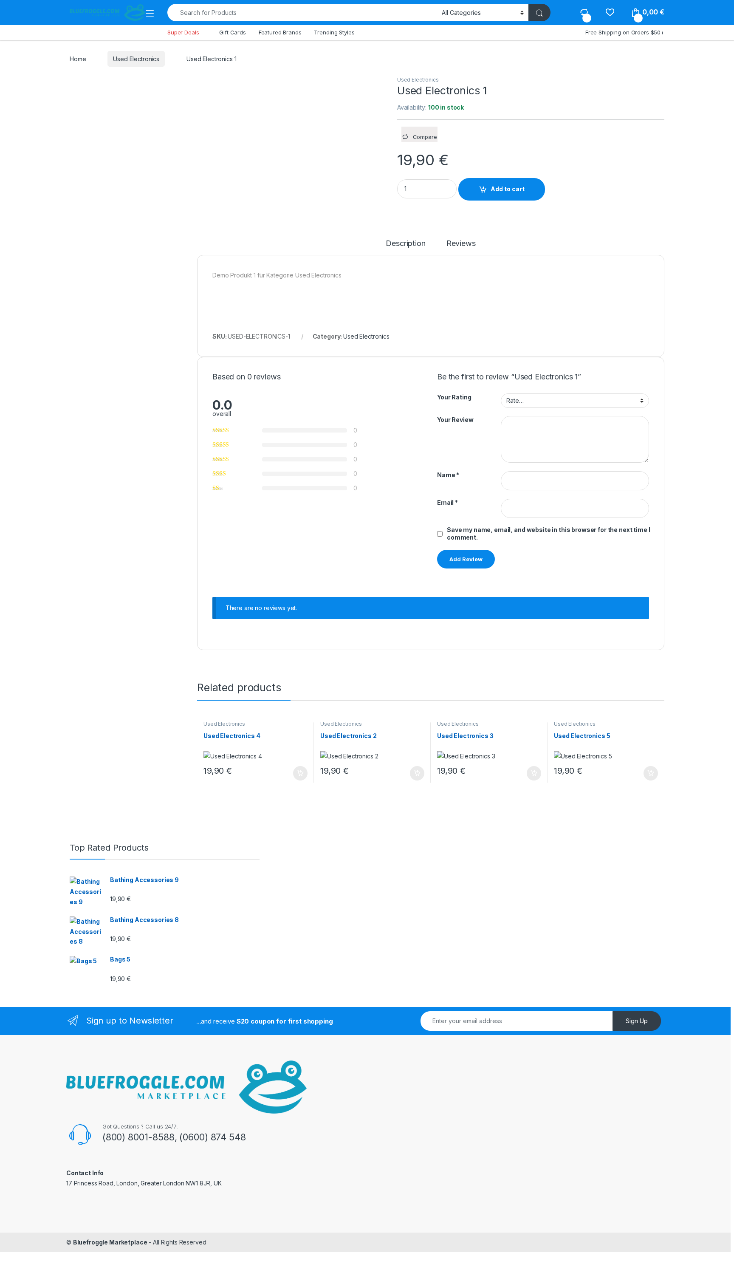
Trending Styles (334, 32)
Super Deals (183, 32)
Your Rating (454, 397)
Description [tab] (405, 244)
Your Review (455, 419)
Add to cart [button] (300, 773)
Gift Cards (232, 32)
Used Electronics (136, 58)
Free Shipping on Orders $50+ (624, 32)
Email (447, 502)
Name (448, 474)
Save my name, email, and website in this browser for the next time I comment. (548, 533)
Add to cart (508, 188)
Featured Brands (280, 32)
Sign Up (637, 1020)
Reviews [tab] (461, 244)
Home (78, 58)
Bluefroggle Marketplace (110, 1242)
